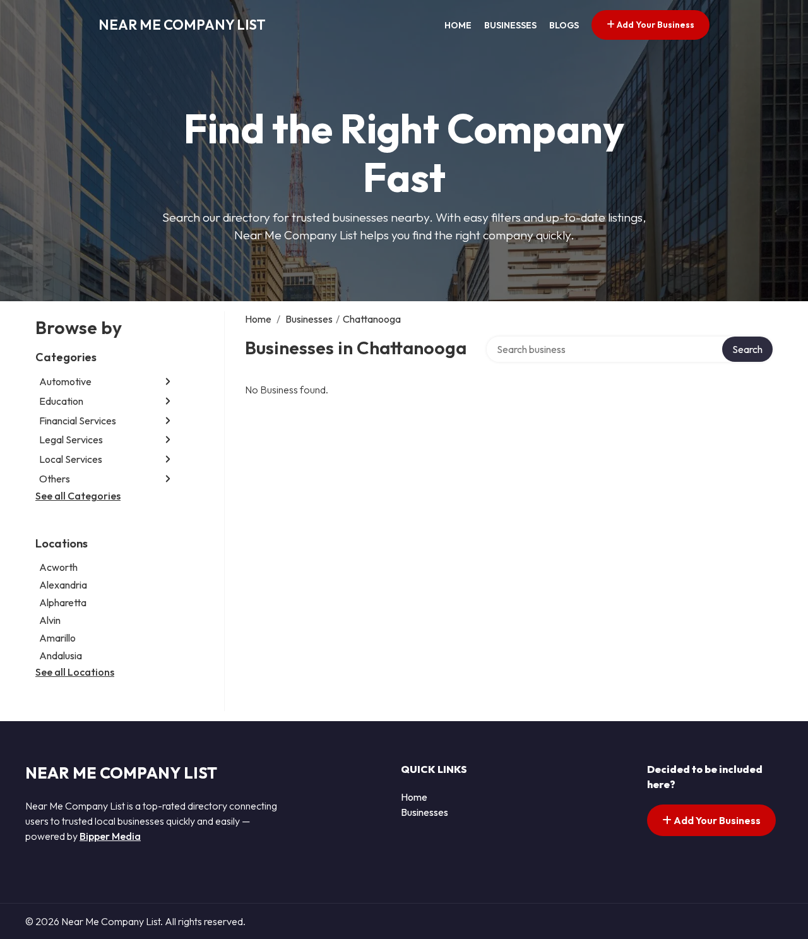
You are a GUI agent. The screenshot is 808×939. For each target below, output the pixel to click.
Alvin (50, 620)
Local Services (70, 459)
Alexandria (63, 584)
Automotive (65, 381)
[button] (168, 382)
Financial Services (77, 420)
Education (61, 401)
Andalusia (60, 655)
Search (747, 349)
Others (54, 478)
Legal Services (71, 439)
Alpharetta (62, 602)
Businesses (510, 25)
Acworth (58, 567)
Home (458, 25)
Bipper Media (110, 836)
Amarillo (57, 637)
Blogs (564, 25)
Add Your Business (654, 24)
